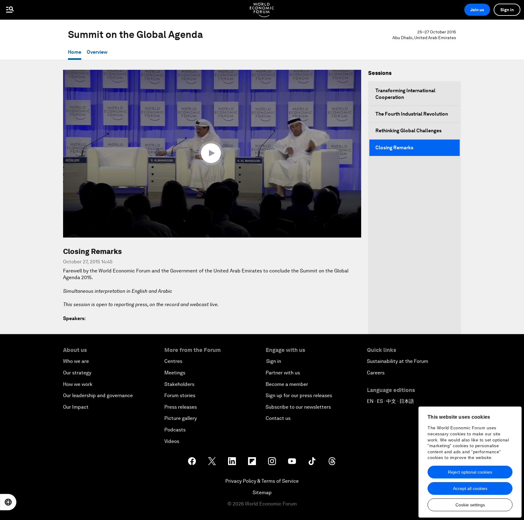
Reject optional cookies (470, 472)
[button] (212, 153)
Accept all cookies (470, 488)
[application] (212, 154)
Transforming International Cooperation (405, 94)
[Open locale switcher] (8, 502)
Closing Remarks (394, 147)
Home (74, 52)
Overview (97, 52)
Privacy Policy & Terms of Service (262, 481)
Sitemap (262, 492)
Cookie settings (470, 504)
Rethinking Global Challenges (408, 130)
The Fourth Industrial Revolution (411, 114)
